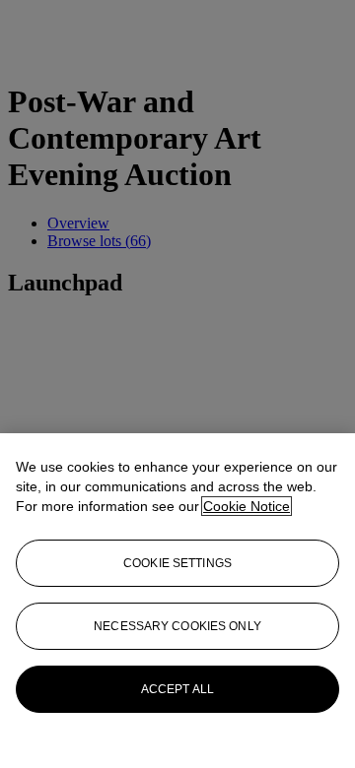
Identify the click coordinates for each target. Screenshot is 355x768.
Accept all (177, 689)
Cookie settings (177, 563)
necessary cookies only (177, 626)
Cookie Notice (246, 506)
